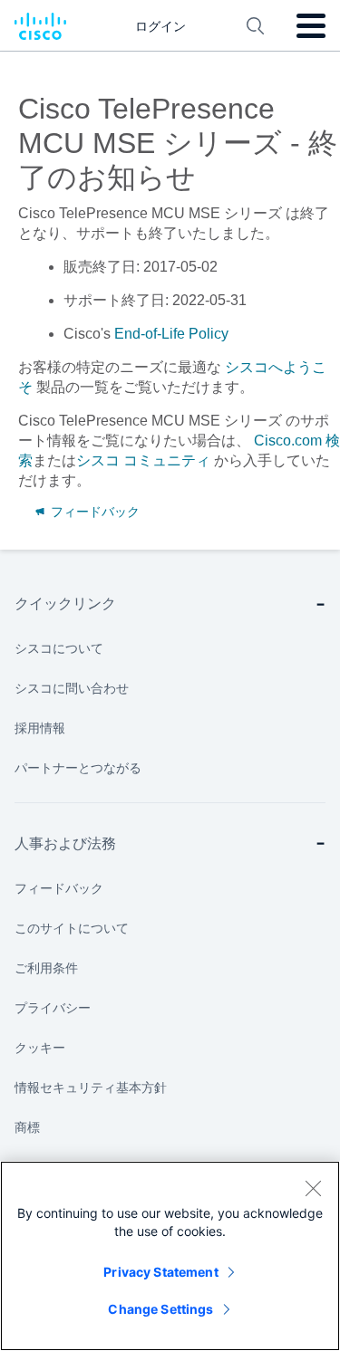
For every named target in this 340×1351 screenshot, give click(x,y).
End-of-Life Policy (171, 333)
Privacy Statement (160, 1271)
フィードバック (93, 511)
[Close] (313, 1188)
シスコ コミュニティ (143, 460)
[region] (170, 1256)
